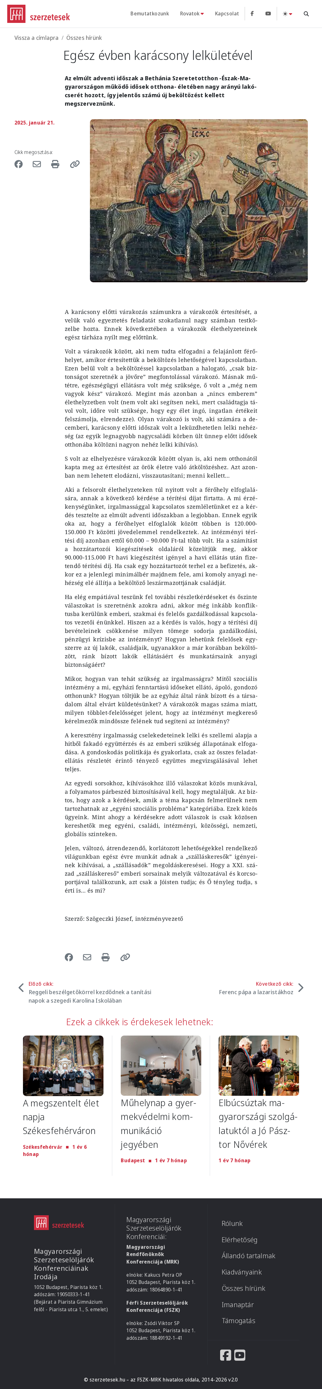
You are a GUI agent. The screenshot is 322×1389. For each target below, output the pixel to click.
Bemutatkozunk (149, 13)
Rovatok (189, 13)
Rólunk (232, 1223)
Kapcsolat (227, 13)
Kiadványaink (242, 1272)
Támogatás (238, 1320)
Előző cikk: (90, 992)
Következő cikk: (256, 988)
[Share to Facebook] (21, 164)
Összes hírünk (84, 37)
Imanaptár (238, 1304)
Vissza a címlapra (36, 37)
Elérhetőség (240, 1239)
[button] (73, 164)
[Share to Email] (38, 164)
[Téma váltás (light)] (287, 13)
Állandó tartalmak (249, 1255)
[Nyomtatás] (56, 164)
